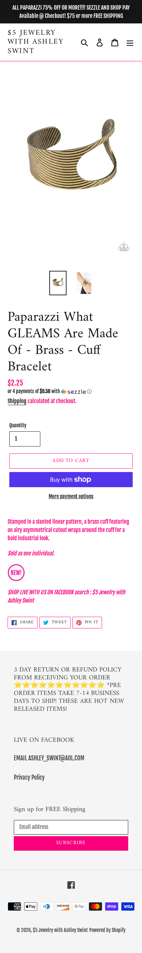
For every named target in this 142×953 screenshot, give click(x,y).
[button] (71, 391)
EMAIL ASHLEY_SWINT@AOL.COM (49, 758)
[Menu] (130, 42)
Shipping (17, 401)
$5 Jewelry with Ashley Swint (36, 42)
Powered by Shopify (107, 930)
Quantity (18, 425)
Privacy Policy (29, 777)
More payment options (71, 496)
